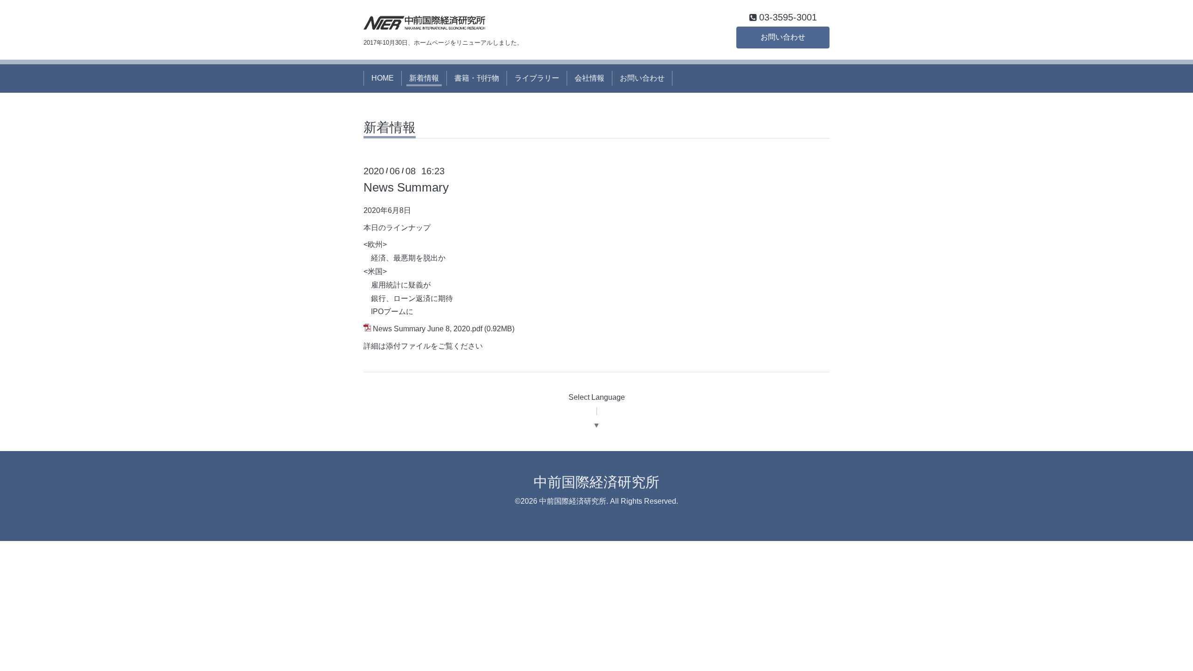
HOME (382, 78)
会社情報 (589, 78)
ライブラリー (536, 78)
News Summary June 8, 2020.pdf (427, 329)
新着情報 (424, 78)
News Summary (406, 187)
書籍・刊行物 (476, 78)
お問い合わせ (783, 37)
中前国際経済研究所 (596, 482)
